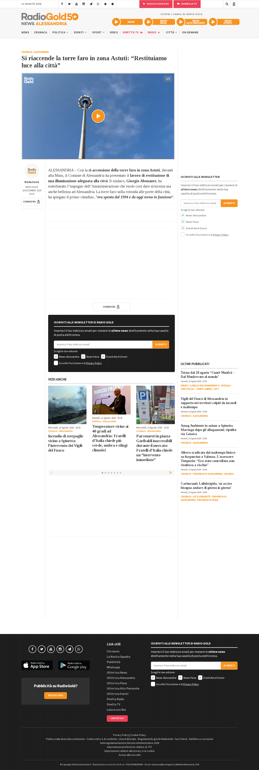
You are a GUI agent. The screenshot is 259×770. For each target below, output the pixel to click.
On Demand (190, 32)
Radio (152, 32)
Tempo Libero (204, 389)
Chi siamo (113, 651)
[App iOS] (112, 4)
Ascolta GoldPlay (157, 3)
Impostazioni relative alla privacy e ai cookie (129, 751)
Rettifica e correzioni (201, 739)
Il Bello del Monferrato (205, 385)
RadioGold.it (85, 764)
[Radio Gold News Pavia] (159, 22)
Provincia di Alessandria (208, 474)
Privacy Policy (94, 363)
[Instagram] (83, 4)
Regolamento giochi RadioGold (155, 739)
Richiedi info (55, 695)
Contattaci (117, 718)
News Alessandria (69, 357)
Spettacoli (187, 389)
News (25, 32)
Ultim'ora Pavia (117, 683)
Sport (97, 32)
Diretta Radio (115, 699)
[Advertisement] (111, 269)
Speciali (226, 385)
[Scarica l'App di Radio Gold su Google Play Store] (74, 665)
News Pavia (92, 357)
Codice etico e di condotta (102, 739)
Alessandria (41, 52)
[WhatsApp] (98, 4)
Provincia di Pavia (207, 500)
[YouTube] (76, 4)
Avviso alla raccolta (129, 755)
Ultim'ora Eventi (117, 694)
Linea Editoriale (127, 739)
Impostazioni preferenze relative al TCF (129, 747)
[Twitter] (69, 4)
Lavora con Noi (116, 710)
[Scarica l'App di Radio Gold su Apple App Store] (37, 665)
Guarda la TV (189, 3)
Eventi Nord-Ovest (116, 357)
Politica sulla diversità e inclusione (65, 739)
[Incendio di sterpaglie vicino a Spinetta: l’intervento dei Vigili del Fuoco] (67, 405)
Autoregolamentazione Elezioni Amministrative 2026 (129, 743)
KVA (197, 764)
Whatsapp (113, 667)
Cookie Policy (138, 735)
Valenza (229, 474)
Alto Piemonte (201, 496)
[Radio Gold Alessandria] (49, 18)
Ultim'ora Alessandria (121, 678)
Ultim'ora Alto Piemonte (123, 688)
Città (170, 32)
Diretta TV (131, 32)
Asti (216, 389)
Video (114, 32)
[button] (31, 202)
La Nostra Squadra (118, 657)
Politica (59, 32)
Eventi (79, 32)
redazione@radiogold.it (162, 764)
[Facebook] (62, 4)
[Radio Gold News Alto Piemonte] (192, 22)
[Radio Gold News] (127, 22)
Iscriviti (160, 344)
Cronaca (40, 32)
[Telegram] (90, 4)
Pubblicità (113, 662)
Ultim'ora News (117, 673)
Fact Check (181, 739)
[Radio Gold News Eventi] (224, 22)
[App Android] (105, 4)
